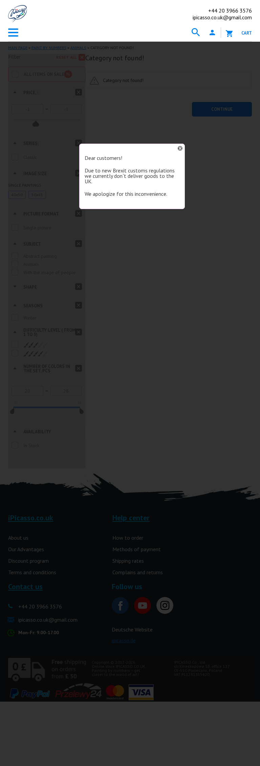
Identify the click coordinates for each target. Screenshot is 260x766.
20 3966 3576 (230, 10)
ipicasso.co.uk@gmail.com (222, 17)
